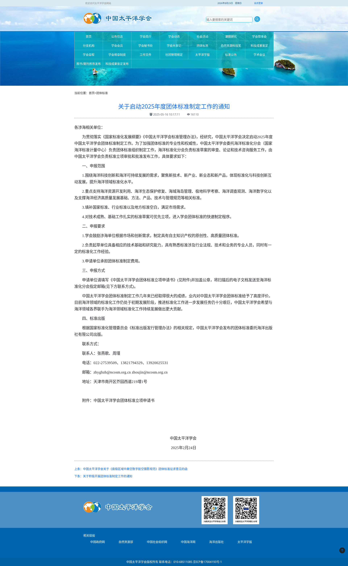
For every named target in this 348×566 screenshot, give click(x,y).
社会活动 (202, 36)
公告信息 (117, 36)
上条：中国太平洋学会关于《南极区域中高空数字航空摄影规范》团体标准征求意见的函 (130, 469)
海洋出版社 (216, 542)
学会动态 (174, 36)
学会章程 (88, 55)
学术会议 (259, 55)
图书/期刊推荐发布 (88, 64)
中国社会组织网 (157, 542)
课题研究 (231, 36)
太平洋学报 (202, 55)
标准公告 (231, 55)
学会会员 (117, 46)
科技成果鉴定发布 (117, 64)
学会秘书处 (145, 46)
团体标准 (202, 46)
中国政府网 (97, 542)
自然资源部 (126, 542)
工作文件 (145, 55)
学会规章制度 (117, 55)
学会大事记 (174, 46)
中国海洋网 (188, 542)
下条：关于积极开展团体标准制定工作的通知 (103, 476)
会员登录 (258, 3)
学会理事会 (259, 36)
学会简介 (145, 36)
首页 (89, 36)
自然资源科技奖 (231, 46)
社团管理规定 (174, 55)
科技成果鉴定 (259, 46)
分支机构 (88, 46)
